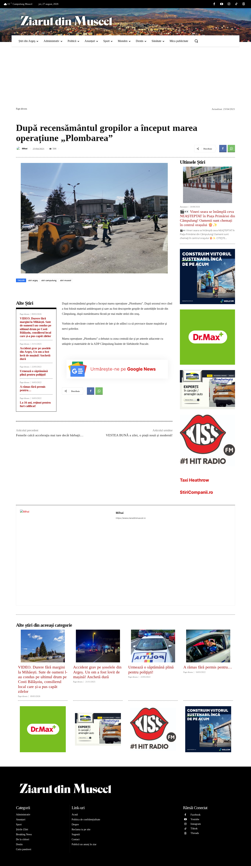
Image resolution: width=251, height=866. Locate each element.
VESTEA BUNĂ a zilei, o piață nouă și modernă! (139, 435)
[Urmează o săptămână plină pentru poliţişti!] (153, 646)
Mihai (24, 148)
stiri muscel (65, 280)
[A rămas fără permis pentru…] (208, 646)
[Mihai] (19, 148)
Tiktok (194, 828)
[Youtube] (221, 4)
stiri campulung (48, 280)
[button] (196, 40)
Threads (195, 833)
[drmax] (207, 367)
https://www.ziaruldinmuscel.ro (131, 518)
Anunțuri (184, 207)
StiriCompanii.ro (196, 492)
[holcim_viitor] (207, 307)
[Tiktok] (236, 4)
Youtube (195, 819)
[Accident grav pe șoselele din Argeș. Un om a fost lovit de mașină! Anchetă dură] (98, 646)
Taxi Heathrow (194, 480)
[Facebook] (214, 4)
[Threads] (243, 4)
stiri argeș (33, 280)
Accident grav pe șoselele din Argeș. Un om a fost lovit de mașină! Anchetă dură (97, 672)
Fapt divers (21, 109)
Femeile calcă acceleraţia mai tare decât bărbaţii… (49, 435)
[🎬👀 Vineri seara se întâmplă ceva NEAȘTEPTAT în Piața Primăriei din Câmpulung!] (207, 185)
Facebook (195, 814)
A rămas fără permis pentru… (207, 667)
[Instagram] (229, 4)
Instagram (196, 824)
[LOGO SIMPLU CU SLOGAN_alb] (207, 469)
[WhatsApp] (231, 148)
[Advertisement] (125, 79)
